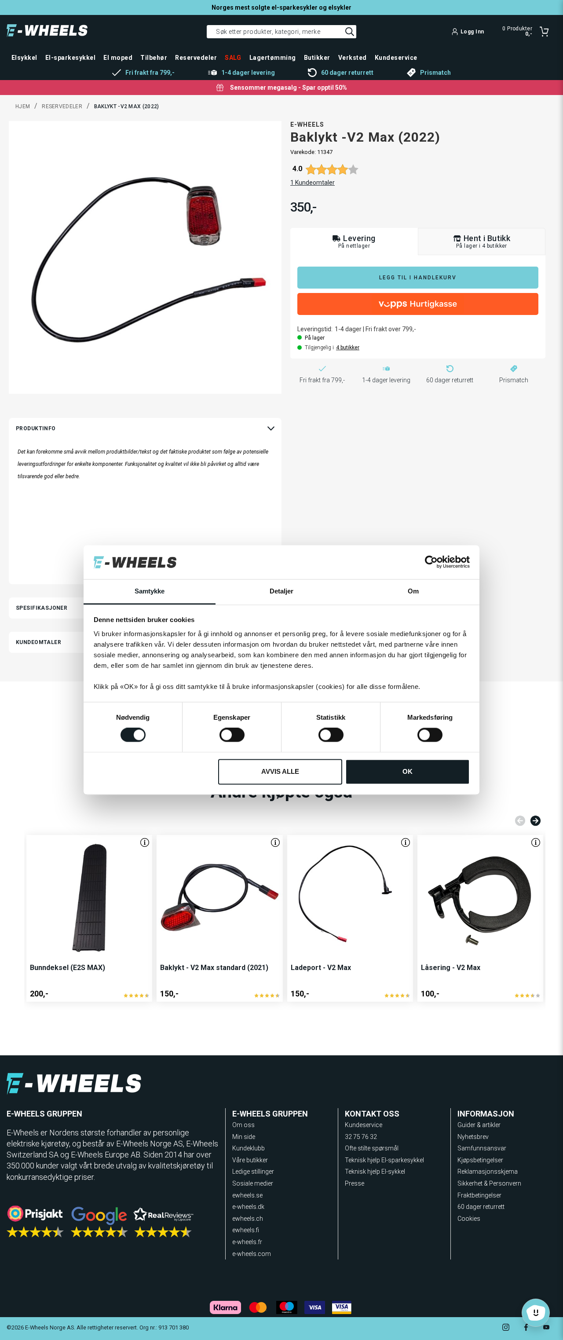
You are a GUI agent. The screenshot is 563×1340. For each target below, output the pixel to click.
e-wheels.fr (247, 1241)
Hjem (22, 106)
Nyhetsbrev (473, 1136)
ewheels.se (247, 1195)
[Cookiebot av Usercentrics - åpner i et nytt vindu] (431, 562)
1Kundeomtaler (312, 182)
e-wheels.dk (248, 1206)
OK (407, 771)
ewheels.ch (247, 1218)
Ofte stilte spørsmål (371, 1148)
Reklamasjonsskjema (487, 1171)
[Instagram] (506, 1328)
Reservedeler (62, 106)
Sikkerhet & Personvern (489, 1183)
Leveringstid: (315, 329)
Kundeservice (363, 1124)
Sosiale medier (252, 1183)
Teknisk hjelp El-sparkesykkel (384, 1160)
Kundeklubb (248, 1148)
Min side (243, 1136)
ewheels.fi (245, 1230)
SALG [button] (233, 57)
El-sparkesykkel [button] (70, 57)
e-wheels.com (251, 1253)
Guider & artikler (479, 1124)
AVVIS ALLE (280, 771)
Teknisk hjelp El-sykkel (375, 1171)
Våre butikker (250, 1160)
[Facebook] (526, 1328)
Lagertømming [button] (272, 57)
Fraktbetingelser (479, 1195)
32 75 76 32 (361, 1136)
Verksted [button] (352, 57)
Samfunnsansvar (481, 1148)
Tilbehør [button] (153, 57)
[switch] (232, 735)
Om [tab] (413, 591)
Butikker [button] (317, 57)
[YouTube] (546, 1328)
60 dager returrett (481, 1206)
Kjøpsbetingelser (480, 1160)
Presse (354, 1183)
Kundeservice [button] (396, 57)
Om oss (243, 1124)
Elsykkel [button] (24, 57)
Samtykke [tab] (150, 591)
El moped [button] (117, 57)
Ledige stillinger (253, 1171)
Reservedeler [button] (196, 57)
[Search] (349, 31)
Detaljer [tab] (282, 591)
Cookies (468, 1218)
